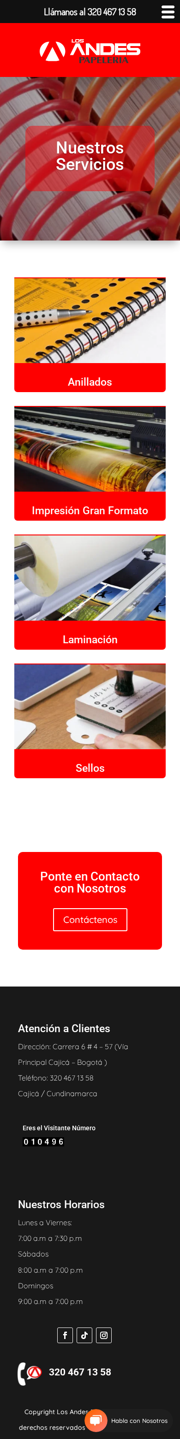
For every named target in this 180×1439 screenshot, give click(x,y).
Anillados (90, 382)
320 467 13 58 (80, 1372)
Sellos (90, 768)
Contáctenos (90, 919)
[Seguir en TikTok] (84, 1335)
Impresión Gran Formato (90, 511)
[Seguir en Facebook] (65, 1335)
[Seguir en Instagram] (104, 1335)
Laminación (90, 640)
